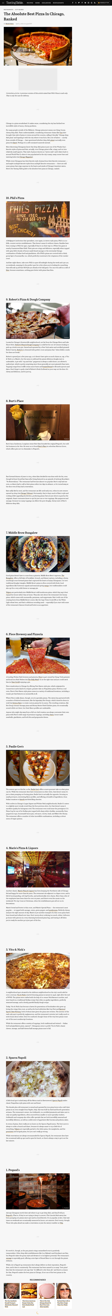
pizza (52, 140)
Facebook (66, 235)
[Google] (91, 3)
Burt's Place (42, 446)
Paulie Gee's (35, 789)
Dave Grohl (15, 682)
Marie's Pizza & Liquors (26, 891)
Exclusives (46, 3)
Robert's (20, 350)
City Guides (19, 9)
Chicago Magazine (26, 157)
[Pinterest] (82, 3)
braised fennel (48, 366)
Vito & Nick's (66, 987)
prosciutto (9, 1131)
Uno (61, 132)
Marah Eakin (10, 24)
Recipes (30, 3)
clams (52, 714)
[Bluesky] (85, 3)
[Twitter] (76, 3)
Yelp (61, 1223)
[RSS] (95, 3)
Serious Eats (17, 703)
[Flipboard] (79, 3)
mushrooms (53, 910)
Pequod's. (9, 1215)
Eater (15, 143)
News (37, 3)
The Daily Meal (33, 679)
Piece (40, 677)
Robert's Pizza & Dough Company (27, 345)
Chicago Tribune (26, 493)
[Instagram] (88, 3)
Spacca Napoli (57, 1100)
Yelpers (8, 592)
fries (7, 270)
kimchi (22, 799)
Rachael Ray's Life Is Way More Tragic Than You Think (63, 1303)
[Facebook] (73, 3)
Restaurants (58, 3)
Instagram (66, 570)
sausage (9, 1258)
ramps (46, 585)
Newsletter (104, 3)
